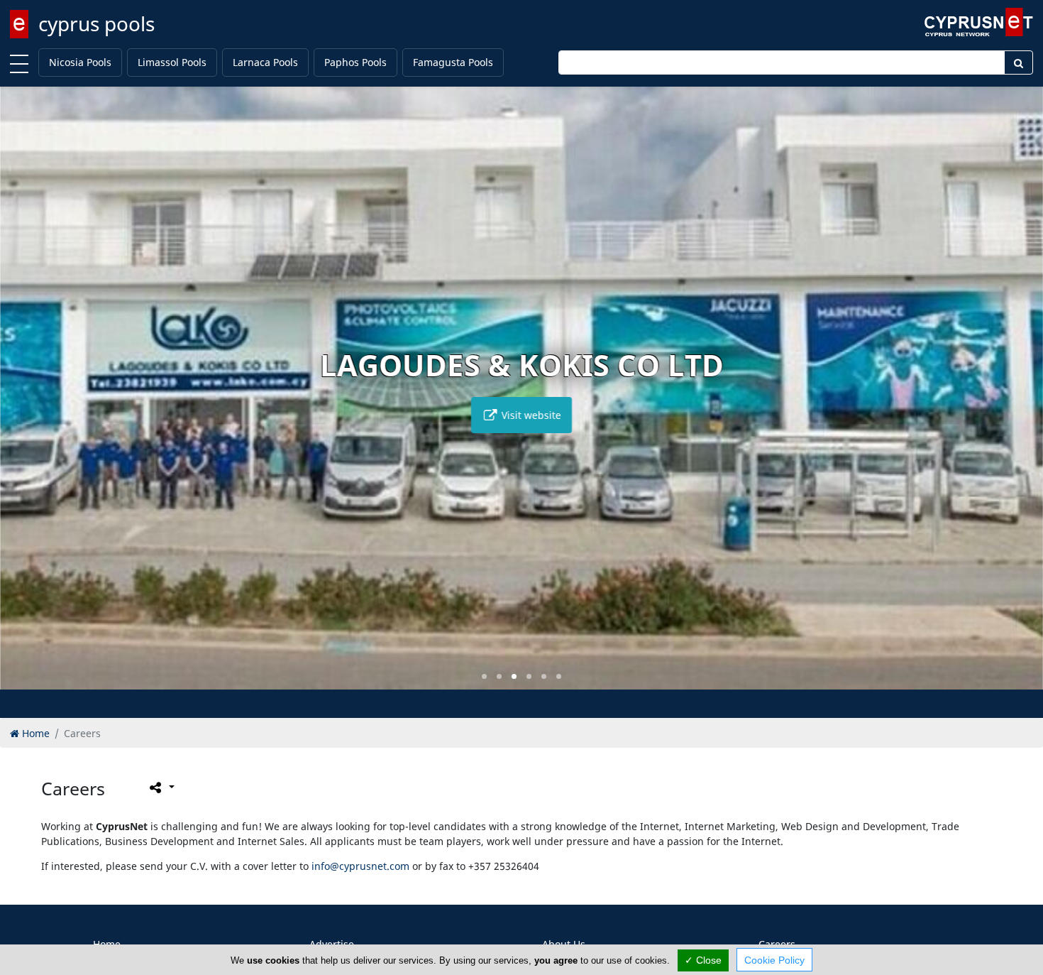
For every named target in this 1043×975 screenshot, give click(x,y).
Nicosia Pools (80, 62)
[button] (484, 676)
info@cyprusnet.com (360, 866)
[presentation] (24, 398)
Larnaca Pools (265, 62)
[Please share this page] (160, 787)
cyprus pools (96, 23)
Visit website (530, 415)
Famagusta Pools (453, 62)
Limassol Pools (172, 62)
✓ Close (703, 960)
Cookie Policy (774, 960)
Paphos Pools (355, 62)
